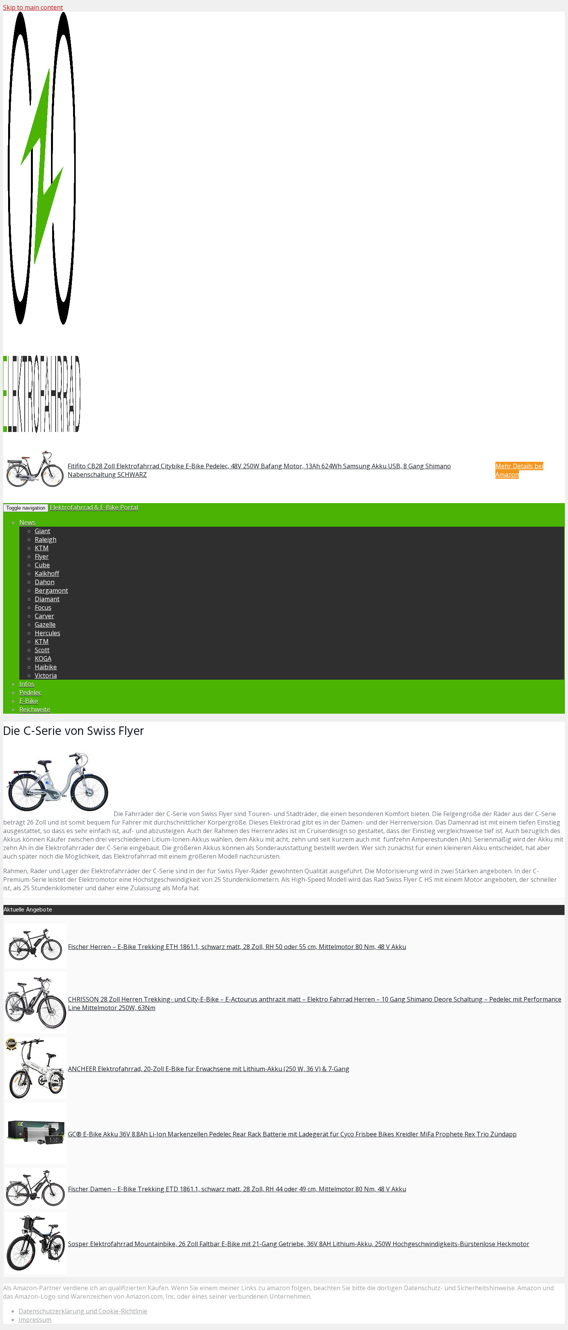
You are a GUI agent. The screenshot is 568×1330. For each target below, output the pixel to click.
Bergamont (51, 590)
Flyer (42, 556)
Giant (42, 531)
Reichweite (34, 709)
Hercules (47, 633)
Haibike (46, 667)
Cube (42, 565)
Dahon (44, 582)
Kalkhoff (47, 573)
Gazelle (45, 624)
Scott (42, 650)
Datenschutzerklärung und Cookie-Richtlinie (83, 1311)
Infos (26, 684)
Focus (43, 607)
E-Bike (28, 701)
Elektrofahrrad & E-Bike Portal (94, 507)
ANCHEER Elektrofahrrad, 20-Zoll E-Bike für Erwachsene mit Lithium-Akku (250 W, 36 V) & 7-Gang (208, 1069)
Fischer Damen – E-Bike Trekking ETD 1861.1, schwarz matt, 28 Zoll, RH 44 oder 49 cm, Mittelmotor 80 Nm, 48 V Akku (237, 1189)
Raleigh (45, 539)
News (27, 522)
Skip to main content (33, 7)
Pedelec (30, 692)
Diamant (47, 599)
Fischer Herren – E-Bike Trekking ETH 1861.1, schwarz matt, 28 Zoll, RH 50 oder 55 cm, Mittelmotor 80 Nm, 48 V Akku (237, 946)
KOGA (43, 658)
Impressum (35, 1319)
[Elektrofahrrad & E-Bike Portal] (41, 431)
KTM (42, 548)
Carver (44, 616)
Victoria (46, 675)
